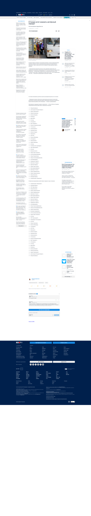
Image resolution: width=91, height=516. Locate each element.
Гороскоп (40, 12)
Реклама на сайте (19, 347)
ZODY (49, 12)
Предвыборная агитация (20, 356)
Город (31, 351)
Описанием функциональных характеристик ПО (52, 392)
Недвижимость (19, 12)
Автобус (46, 282)
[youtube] (43, 364)
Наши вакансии (18, 353)
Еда (30, 354)
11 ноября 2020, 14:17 (32, 28)
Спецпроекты (66, 354)
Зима (43, 347)
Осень (54, 348)
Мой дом (43, 353)
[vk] (33, 364)
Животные (31, 356)
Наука (43, 354)
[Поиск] (70, 15)
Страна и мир (66, 350)
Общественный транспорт (33, 282)
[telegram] (31, 364)
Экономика (66, 353)
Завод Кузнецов (41, 282)
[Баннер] (67, 17)
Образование (44, 357)
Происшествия (55, 351)
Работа (54, 353)
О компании (18, 350)
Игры (51, 12)
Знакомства (29, 12)
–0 (58, 307)
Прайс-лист (18, 348)
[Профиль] (74, 15)
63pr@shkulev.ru (58, 389)
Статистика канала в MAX (20, 357)
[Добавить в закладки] (56, 31)
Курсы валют (45, 12)
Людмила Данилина (35, 278)
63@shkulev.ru (26, 393)
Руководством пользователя (50, 391)
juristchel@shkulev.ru (38, 394)
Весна (31, 350)
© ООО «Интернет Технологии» (20, 401)
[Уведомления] (72, 15)
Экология (65, 351)
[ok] (36, 364)
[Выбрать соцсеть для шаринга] (59, 31)
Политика (54, 350)
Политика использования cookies (50, 396)
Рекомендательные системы (50, 397)
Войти (32, 315)
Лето (43, 351)
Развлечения (55, 354)
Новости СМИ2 (31, 321)
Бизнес (31, 348)
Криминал (44, 348)
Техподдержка (18, 354)
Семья (54, 357)
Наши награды (18, 351)
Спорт (65, 347)
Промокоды (24, 12)
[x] (41, 364)
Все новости (21, 21)
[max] (38, 364)
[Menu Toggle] (17, 15)
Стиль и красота (66, 348)
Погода (33, 12)
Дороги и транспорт (33, 353)
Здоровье (31, 357)
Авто (30, 347)
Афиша (37, 12)
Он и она (54, 347)
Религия (54, 356)
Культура (43, 350)
